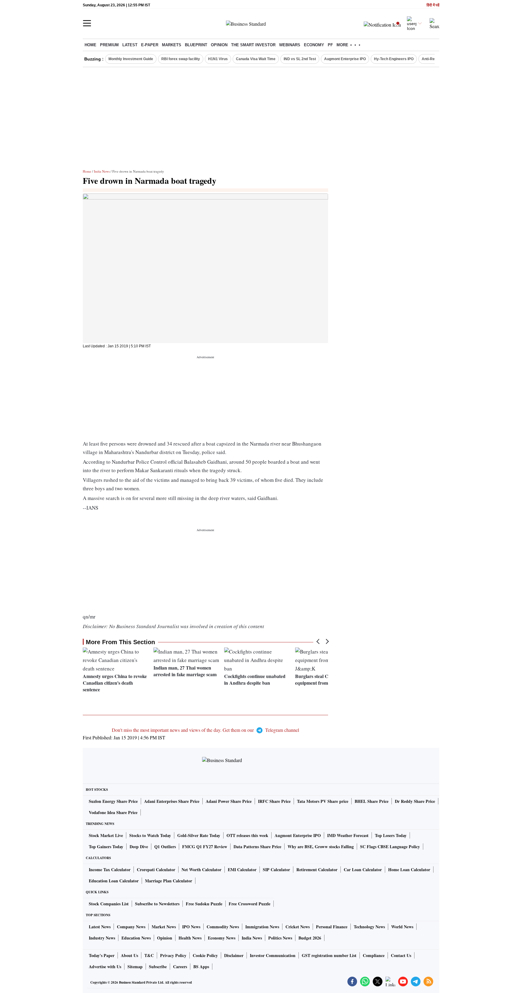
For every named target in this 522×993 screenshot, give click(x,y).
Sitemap (135, 966)
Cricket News (297, 926)
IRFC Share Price (274, 801)
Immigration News (262, 926)
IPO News (191, 926)
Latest (129, 45)
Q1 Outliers (165, 846)
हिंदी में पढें (433, 5)
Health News (190, 938)
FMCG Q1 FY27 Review (204, 846)
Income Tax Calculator (109, 869)
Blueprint (196, 45)
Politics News (280, 938)
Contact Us (401, 955)
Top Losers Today (391, 835)
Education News (136, 938)
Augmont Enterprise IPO (345, 59)
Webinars (289, 45)
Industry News (102, 938)
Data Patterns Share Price (257, 846)
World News (402, 926)
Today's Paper (101, 955)
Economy (314, 45)
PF (330, 45)
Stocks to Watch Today (150, 835)
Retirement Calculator (316, 869)
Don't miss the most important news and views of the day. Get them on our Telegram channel (205, 730)
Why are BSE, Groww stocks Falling (321, 846)
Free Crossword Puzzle (249, 904)
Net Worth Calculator (201, 869)
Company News (131, 926)
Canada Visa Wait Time (256, 59)
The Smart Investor (253, 45)
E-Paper (149, 45)
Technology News (369, 926)
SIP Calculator (276, 869)
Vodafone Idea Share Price (113, 812)
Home (90, 45)
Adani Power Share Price (229, 801)
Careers (180, 966)
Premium (109, 45)
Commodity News (223, 926)
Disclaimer (233, 955)
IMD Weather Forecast (348, 835)
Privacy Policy (173, 955)
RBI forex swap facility (180, 59)
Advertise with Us (105, 966)
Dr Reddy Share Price (415, 801)
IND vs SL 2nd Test (300, 59)
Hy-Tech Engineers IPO (394, 59)
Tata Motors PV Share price (322, 801)
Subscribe (158, 966)
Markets (171, 45)
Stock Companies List (109, 904)
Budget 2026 (309, 938)
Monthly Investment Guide (130, 59)
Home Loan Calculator (409, 869)
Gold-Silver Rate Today (198, 835)
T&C (149, 955)
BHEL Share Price (371, 801)
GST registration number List (329, 955)
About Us (129, 955)
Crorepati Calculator (156, 869)
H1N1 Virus (218, 59)
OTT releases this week (247, 835)
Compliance (374, 955)
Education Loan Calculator (114, 881)
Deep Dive (139, 846)
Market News (164, 926)
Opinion (219, 45)
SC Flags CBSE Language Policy (390, 846)
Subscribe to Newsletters (157, 904)
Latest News (100, 926)
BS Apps (201, 966)
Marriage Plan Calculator (168, 881)
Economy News (221, 938)
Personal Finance (331, 926)
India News (102, 171)
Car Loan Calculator (363, 869)
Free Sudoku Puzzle (204, 904)
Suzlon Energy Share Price (113, 801)
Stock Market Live (106, 835)
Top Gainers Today (106, 846)
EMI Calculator (242, 869)
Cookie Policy (205, 955)
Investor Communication (272, 955)
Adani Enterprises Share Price (171, 801)
